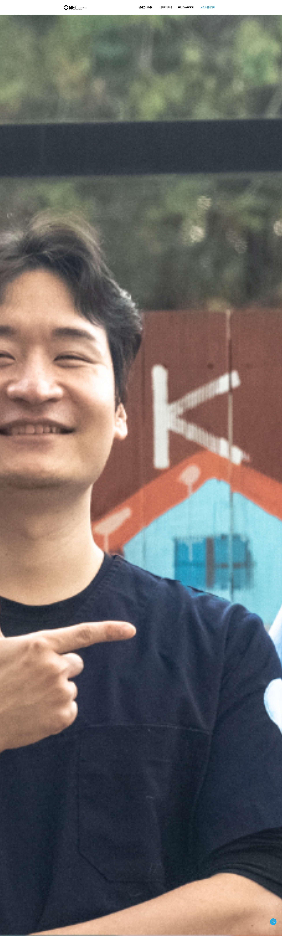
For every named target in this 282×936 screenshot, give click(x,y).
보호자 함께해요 (207, 7)
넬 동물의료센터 (146, 7)
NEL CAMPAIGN (186, 7)
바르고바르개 (166, 7)
